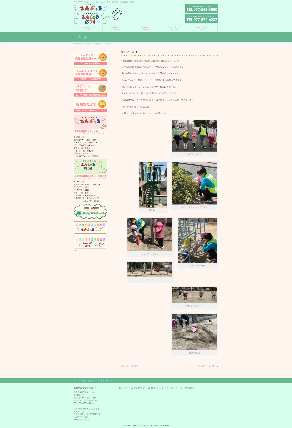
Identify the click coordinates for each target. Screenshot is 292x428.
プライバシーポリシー (85, 381)
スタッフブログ (171, 388)
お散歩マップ (139, 388)
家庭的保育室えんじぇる (142, 426)
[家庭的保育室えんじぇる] (98, 20)
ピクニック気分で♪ (130, 366)
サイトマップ (106, 381)
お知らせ (154, 388)
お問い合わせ (189, 388)
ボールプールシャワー (208, 366)
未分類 (176, 61)
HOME (125, 388)
